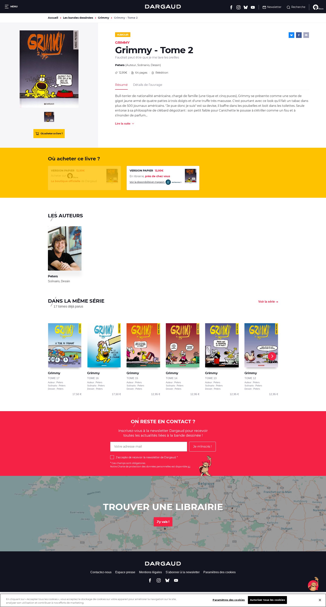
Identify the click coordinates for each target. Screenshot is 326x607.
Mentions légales (150, 572)
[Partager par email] (306, 35)
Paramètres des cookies (219, 572)
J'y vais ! (163, 522)
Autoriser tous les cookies (267, 599)
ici (189, 466)
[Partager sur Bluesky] (291, 35)
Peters (120, 65)
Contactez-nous (100, 572)
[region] (163, 600)
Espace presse (125, 572)
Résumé (121, 85)
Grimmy (103, 17)
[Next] (272, 356)
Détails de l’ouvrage (147, 85)
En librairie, (150, 176)
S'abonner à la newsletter (183, 572)
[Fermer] (320, 600)
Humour (122, 34)
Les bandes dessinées (78, 17)
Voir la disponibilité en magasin (147, 182)
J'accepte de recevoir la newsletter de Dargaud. (146, 457)
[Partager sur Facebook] (299, 35)
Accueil (53, 17)
